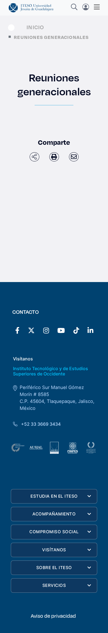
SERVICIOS (54, 585)
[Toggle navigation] (95, 7)
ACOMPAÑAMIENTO (54, 514)
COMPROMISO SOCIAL (54, 531)
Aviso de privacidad (53, 615)
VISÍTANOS (54, 549)
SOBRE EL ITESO (54, 567)
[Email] (74, 156)
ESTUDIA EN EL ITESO (54, 496)
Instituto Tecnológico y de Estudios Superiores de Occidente (50, 371)
